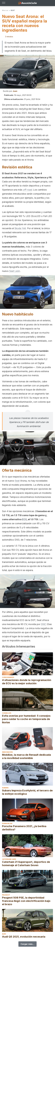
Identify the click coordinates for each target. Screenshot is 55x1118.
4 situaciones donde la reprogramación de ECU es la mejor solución (26, 682)
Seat (17, 480)
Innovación (7, 752)
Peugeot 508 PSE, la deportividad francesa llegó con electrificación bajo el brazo (26, 901)
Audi (4, 934)
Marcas (5, 10)
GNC (43, 624)
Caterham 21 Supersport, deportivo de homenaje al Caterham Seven (26, 863)
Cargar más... (27, 944)
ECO (24, 519)
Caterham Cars (9, 859)
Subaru (5, 788)
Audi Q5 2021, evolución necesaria (23, 936)
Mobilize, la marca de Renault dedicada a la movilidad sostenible (26, 756)
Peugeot (6, 895)
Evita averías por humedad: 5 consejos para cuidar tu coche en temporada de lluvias (26, 719)
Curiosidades (8, 677)
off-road (27, 189)
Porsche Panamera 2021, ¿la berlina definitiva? (24, 828)
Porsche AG (7, 823)
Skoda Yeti (20, 228)
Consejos (6, 713)
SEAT (13, 10)
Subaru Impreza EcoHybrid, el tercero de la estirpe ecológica (27, 792)
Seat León (14, 271)
